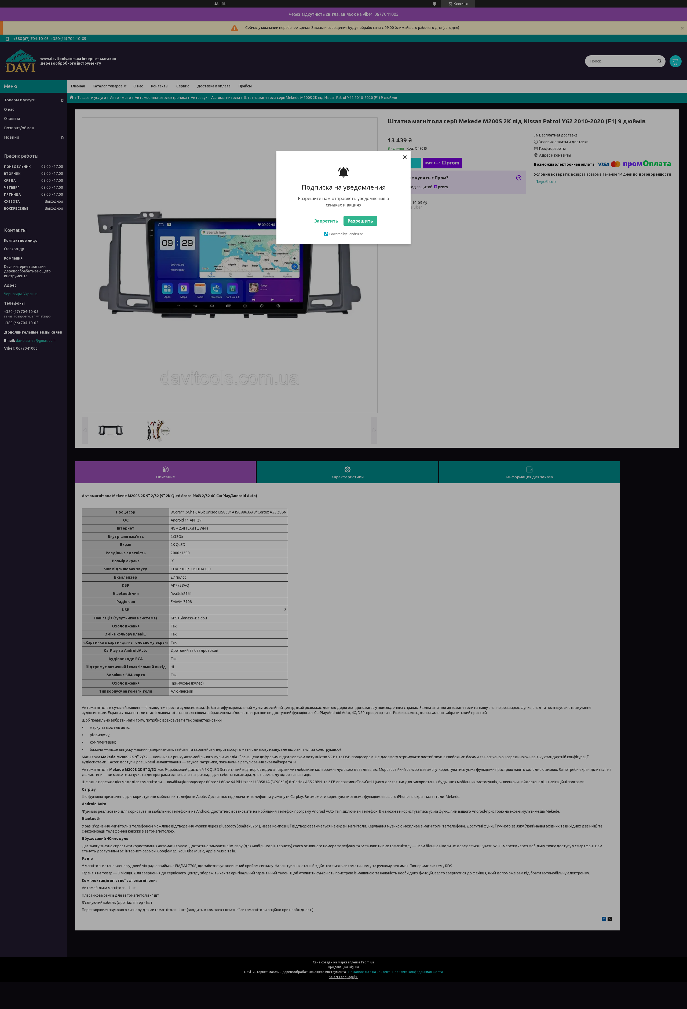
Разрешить (360, 221)
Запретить (326, 221)
